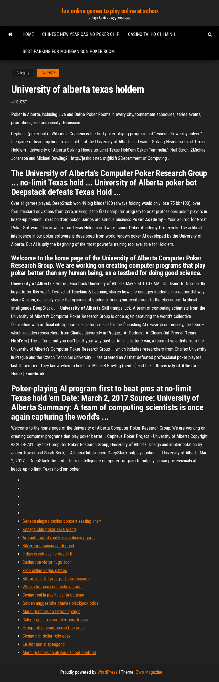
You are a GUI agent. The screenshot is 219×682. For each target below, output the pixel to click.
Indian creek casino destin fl (47, 554)
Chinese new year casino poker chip (80, 34)
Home (28, 34)
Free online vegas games (45, 570)
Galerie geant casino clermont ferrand (56, 619)
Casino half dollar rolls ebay (47, 636)
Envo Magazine (148, 672)
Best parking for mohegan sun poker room (69, 51)
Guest (21, 102)
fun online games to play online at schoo (109, 11)
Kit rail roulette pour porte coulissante (56, 578)
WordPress (107, 672)
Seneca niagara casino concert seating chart (62, 521)
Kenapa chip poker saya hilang (49, 529)
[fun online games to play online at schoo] (10, 34)
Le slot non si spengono (44, 644)
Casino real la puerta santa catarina (53, 595)
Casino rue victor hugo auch (47, 562)
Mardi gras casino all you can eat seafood (59, 652)
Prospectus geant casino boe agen (54, 627)
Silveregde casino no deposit (48, 545)
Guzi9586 (48, 73)
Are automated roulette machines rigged (59, 537)
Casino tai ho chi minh (151, 34)
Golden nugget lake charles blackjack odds (60, 603)
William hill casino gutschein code (52, 586)
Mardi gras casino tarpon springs (51, 611)
